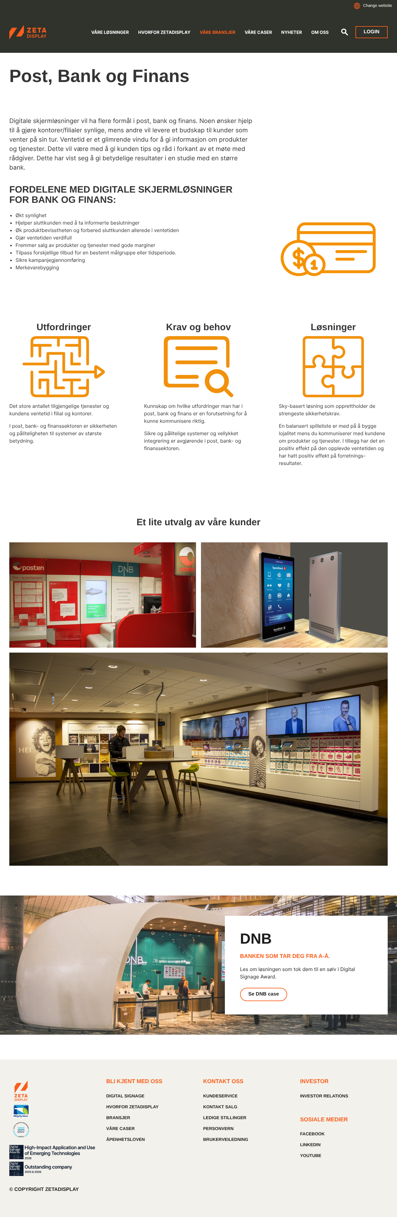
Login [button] (372, 31)
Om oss (319, 32)
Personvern (218, 1128)
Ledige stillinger (224, 1117)
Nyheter (291, 32)
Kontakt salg (220, 1106)
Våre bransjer (217, 32)
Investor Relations (324, 1095)
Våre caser (258, 32)
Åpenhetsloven (125, 1139)
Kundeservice (220, 1095)
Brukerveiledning (225, 1139)
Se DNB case (263, 994)
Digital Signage (125, 1095)
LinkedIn (310, 1144)
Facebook (312, 1133)
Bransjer (118, 1117)
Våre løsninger (110, 32)
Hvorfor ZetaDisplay (164, 32)
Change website (377, 5)
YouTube (310, 1155)
